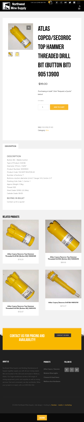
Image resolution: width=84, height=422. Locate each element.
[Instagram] (74, 2)
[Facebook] (56, 2)
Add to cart (59, 107)
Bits (47, 130)
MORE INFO (26, 258)
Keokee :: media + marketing (61, 405)
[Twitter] (70, 2)
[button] (28, 28)
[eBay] (65, 2)
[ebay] (77, 370)
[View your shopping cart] (50, 2)
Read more (15, 258)
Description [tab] (10, 146)
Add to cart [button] (16, 310)
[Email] (61, 2)
